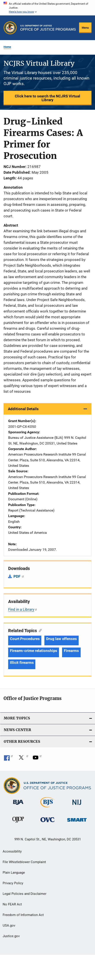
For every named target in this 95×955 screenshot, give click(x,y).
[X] (23, 759)
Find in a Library (21, 609)
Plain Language (14, 873)
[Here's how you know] (47, 7)
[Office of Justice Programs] (10, 27)
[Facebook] (8, 759)
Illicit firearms (22, 662)
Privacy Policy (13, 883)
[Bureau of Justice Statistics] (47, 808)
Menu (85, 27)
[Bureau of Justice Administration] (18, 805)
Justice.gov (11, 936)
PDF (17, 576)
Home (7, 46)
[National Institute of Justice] (76, 805)
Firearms (71, 650)
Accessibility (12, 851)
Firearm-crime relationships (33, 650)
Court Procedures (25, 639)
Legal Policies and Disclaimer (24, 894)
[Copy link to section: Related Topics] (39, 630)
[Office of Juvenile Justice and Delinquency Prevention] (18, 823)
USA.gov (9, 925)
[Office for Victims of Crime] (47, 823)
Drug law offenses (61, 639)
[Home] (48, 28)
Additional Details (23, 409)
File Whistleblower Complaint (24, 862)
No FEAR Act (12, 904)
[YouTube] (37, 759)
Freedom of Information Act (23, 915)
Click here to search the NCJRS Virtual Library (47, 98)
